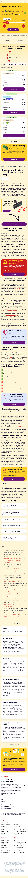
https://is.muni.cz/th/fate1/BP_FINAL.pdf (13, 581)
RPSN (6, 505)
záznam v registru (14, 512)
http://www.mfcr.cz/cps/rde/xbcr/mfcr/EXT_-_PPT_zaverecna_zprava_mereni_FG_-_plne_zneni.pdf (14, 560)
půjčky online (18, 288)
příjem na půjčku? (15, 525)
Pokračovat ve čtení (14, 630)
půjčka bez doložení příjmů (12, 315)
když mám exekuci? (15, 519)
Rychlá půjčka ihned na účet (19, 166)
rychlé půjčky (9, 357)
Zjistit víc (14, 274)
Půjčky (10, 166)
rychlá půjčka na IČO (17, 426)
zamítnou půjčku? (16, 531)
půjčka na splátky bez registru (10, 310)
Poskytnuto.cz (5, 1)
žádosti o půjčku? (7, 538)
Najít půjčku (14, 224)
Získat (14, 89)
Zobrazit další (14, 141)
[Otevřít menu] (24, 1)
